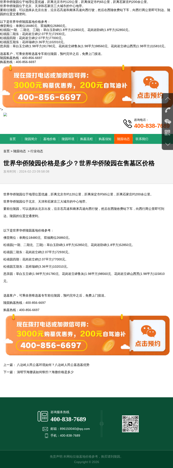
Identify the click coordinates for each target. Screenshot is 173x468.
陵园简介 (31, 139)
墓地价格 (49, 139)
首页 (12, 139)
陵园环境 (68, 139)
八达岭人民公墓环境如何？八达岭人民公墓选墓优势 (53, 365)
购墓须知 (105, 139)
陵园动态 (123, 139)
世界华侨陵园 (9, 6)
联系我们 (142, 139)
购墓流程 (86, 139)
